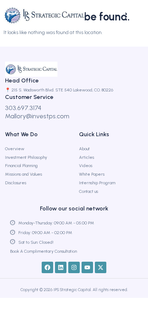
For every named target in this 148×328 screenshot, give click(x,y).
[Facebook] (47, 267)
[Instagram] (74, 267)
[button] (130, 15)
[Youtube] (87, 267)
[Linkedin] (60, 267)
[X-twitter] (100, 267)
